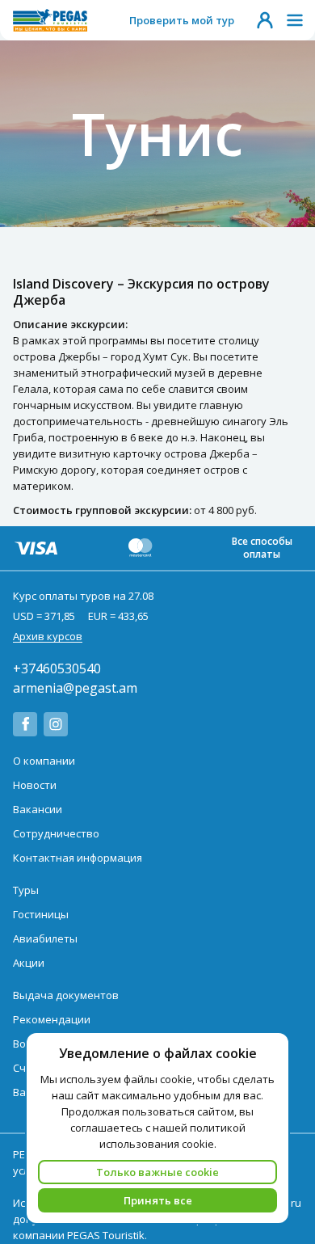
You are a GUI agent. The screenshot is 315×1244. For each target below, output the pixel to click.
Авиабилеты (45, 938)
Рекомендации (51, 1019)
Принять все (158, 1200)
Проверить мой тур (181, 20)
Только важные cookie (157, 1172)
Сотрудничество (56, 833)
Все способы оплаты (262, 547)
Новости (35, 785)
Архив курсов (47, 636)
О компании (44, 760)
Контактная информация (77, 857)
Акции (28, 962)
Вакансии (37, 809)
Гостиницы (41, 914)
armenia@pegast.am (75, 688)
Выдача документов (66, 995)
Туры (26, 890)
